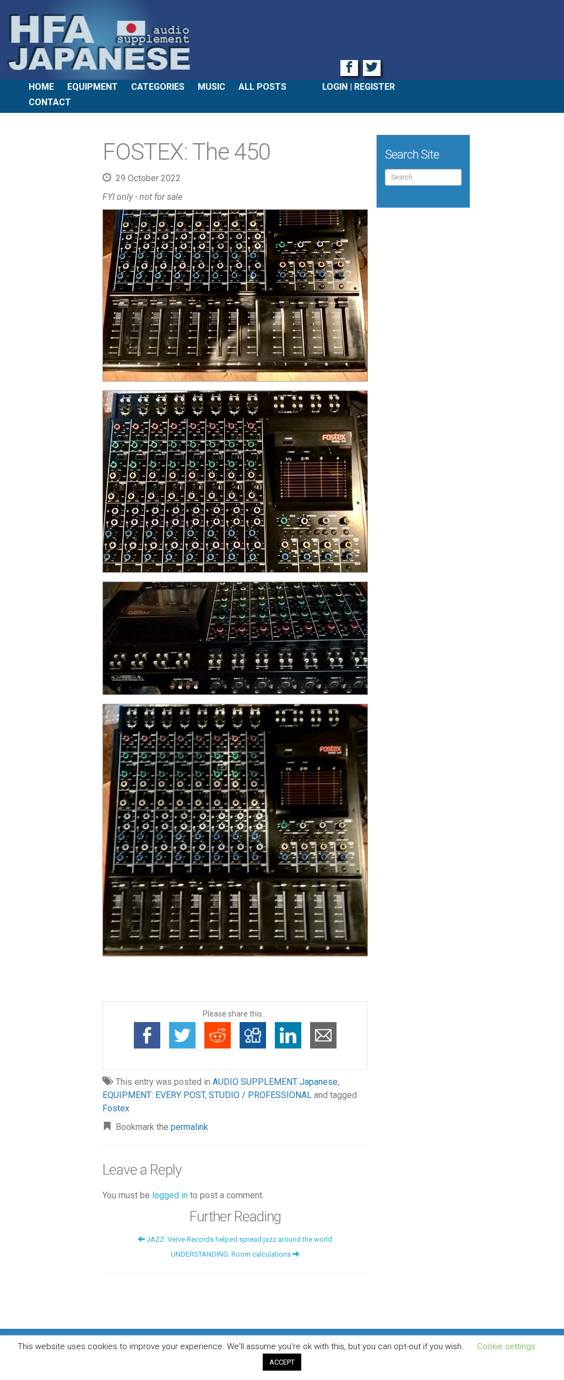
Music (211, 87)
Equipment (92, 87)
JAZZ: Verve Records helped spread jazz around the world (238, 1239)
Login (335, 87)
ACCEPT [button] (282, 1362)
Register (374, 87)
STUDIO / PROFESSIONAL (260, 1095)
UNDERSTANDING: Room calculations (231, 1254)
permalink (189, 1127)
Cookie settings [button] (506, 1346)
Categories (158, 87)
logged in (170, 1195)
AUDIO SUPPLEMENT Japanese (275, 1082)
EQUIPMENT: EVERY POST (153, 1095)
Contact (50, 102)
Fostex (115, 1108)
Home (41, 87)
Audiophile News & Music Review (282, 40)
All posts (262, 87)
